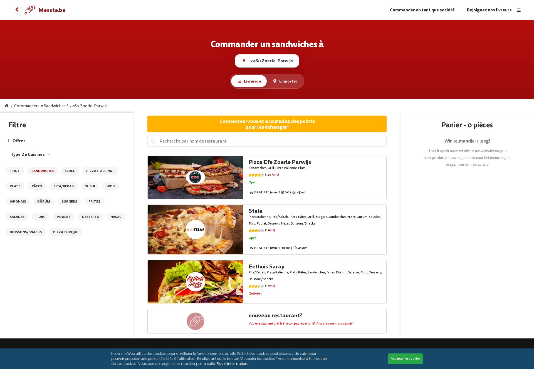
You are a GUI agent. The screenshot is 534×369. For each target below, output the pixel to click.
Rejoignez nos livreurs (489, 10)
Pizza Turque (65, 232)
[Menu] (519, 10)
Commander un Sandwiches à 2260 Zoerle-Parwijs (61, 106)
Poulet (64, 216)
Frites (94, 201)
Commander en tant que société (422, 10)
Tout (15, 170)
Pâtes (37, 186)
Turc (40, 216)
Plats (15, 186)
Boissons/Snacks (26, 232)
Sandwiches (42, 170)
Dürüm (43, 201)
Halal (115, 216)
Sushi (90, 186)
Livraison (252, 81)
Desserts (90, 216)
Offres (19, 141)
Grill (70, 170)
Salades (17, 216)
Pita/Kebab (63, 186)
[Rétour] (16, 10)
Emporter (288, 81)
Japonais (18, 201)
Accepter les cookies (405, 358)
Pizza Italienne (100, 170)
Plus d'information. (232, 363)
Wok (111, 186)
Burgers (69, 201)
